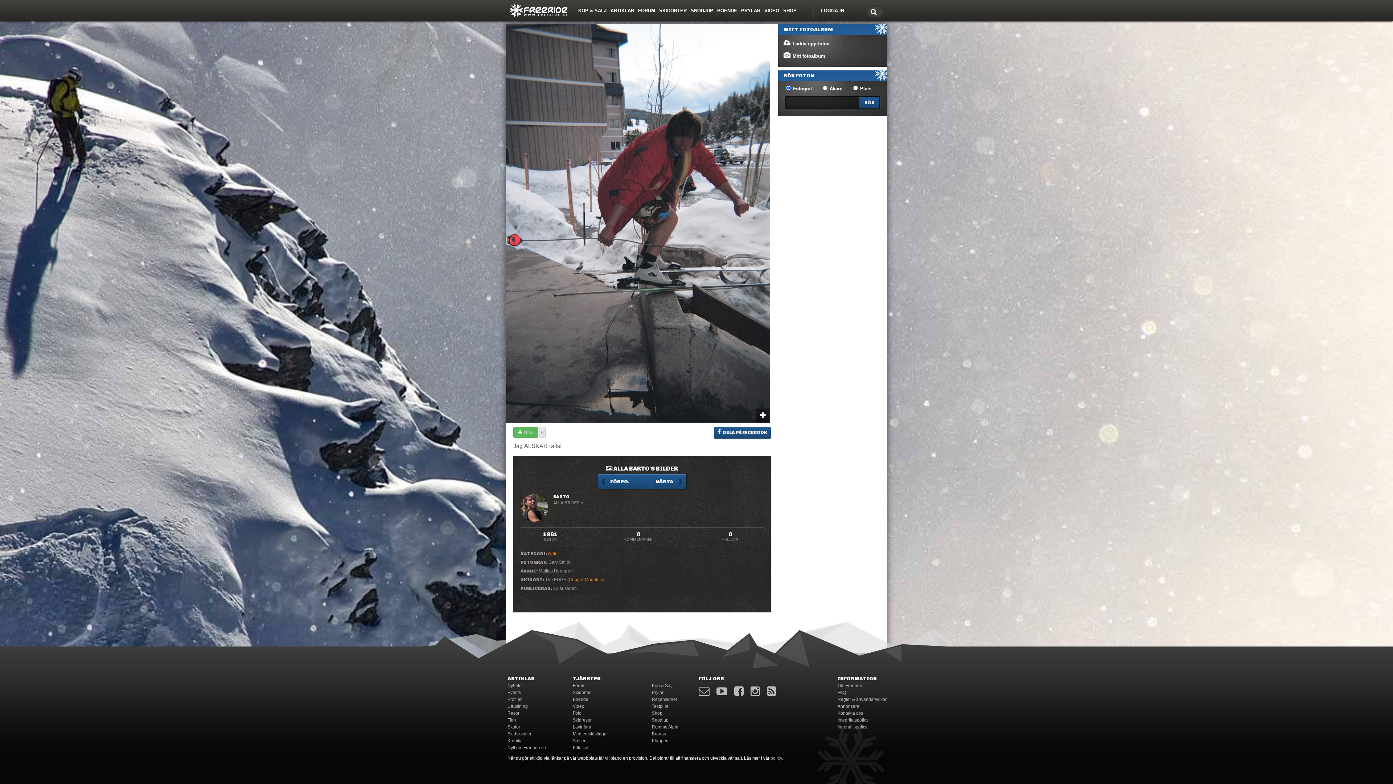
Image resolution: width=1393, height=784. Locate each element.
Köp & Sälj (592, 10)
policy (776, 758)
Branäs (659, 733)
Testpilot (660, 706)
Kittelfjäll (581, 747)
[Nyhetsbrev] (704, 691)
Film (512, 720)
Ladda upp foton (810, 43)
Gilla (528, 432)
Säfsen (580, 740)
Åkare (835, 88)
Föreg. (620, 482)
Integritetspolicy (853, 720)
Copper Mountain (586, 579)
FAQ (842, 692)
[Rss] (771, 691)
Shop (790, 10)
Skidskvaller (519, 733)
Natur (553, 553)
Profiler (515, 699)
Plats (865, 88)
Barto (561, 496)
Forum (646, 10)
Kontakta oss (850, 713)
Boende (727, 10)
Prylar (750, 10)
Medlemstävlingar (590, 733)
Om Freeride (850, 685)
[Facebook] (739, 691)
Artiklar (622, 10)
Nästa (664, 482)
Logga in (832, 10)
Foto (577, 713)
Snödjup (702, 10)
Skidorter (673, 10)
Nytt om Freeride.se (527, 747)
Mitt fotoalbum (808, 56)
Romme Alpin (665, 727)
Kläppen (660, 740)
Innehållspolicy (852, 727)
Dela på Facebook (744, 432)
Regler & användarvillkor (862, 699)
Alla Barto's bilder (645, 468)
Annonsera (848, 706)
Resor (513, 713)
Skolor (514, 727)
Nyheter (515, 685)
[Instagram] (755, 691)
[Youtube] (721, 691)
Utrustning (518, 706)
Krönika (515, 740)
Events (514, 692)
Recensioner (664, 699)
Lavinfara (582, 727)
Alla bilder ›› (568, 502)
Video (771, 10)
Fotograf (802, 88)
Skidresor (582, 720)
